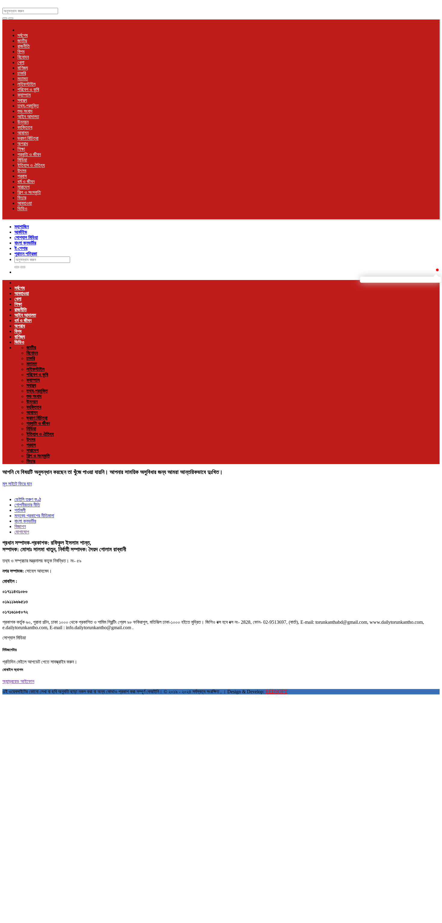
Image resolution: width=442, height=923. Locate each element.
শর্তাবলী (20, 510)
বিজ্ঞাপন (20, 526)
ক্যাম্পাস (24, 94)
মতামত (22, 78)
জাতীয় (22, 40)
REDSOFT (276, 691)
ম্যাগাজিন (21, 226)
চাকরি (21, 73)
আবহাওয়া (24, 203)
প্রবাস (22, 176)
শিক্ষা (21, 149)
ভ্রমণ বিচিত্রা (27, 138)
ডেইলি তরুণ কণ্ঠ (27, 499)
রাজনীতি (23, 46)
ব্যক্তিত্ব (24, 127)
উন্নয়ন (23, 122)
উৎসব (21, 170)
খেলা (20, 62)
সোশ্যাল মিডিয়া (26, 237)
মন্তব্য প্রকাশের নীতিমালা (34, 515)
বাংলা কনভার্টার (25, 242)
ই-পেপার (20, 248)
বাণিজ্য (22, 67)
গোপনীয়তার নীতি (27, 504)
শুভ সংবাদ (24, 111)
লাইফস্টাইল (26, 84)
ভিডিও (22, 208)
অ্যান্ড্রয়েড (11, 681)
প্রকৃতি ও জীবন (29, 154)
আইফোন (27, 681)
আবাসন (23, 132)
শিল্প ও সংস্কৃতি (29, 192)
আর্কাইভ (20, 232)
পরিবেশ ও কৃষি (28, 89)
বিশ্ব (20, 51)
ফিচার (21, 197)
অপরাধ (22, 143)
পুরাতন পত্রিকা (25, 253)
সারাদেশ (23, 186)
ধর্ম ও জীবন (26, 181)
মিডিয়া (22, 159)
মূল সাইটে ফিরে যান (17, 483)
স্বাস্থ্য (22, 100)
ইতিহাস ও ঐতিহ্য (31, 165)
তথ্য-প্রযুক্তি (28, 105)
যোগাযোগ (21, 531)
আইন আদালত (28, 116)
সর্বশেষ (22, 35)
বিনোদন (23, 57)
